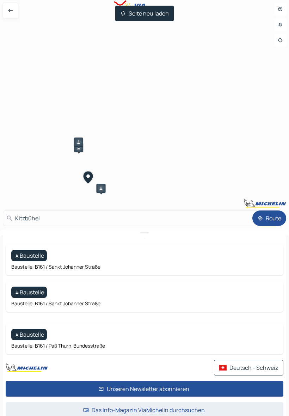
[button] (78, 142)
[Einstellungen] (280, 24)
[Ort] (280, 40)
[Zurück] (10, 10)
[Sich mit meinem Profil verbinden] (280, 9)
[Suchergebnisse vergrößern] (144, 233)
